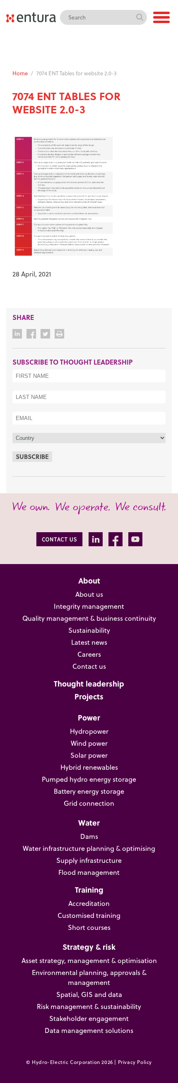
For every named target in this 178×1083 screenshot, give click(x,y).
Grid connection (89, 803)
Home (20, 73)
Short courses (89, 927)
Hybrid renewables (89, 767)
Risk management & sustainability (89, 1006)
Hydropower (89, 731)
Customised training (89, 915)
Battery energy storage (89, 791)
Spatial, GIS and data (89, 994)
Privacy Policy (135, 1062)
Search (139, 17)
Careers (89, 654)
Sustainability (89, 630)
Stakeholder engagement (89, 1018)
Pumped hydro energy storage (89, 779)
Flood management (89, 872)
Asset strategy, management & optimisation (89, 960)
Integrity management (89, 606)
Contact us (89, 666)
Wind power (89, 743)
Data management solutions (89, 1030)
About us (89, 594)
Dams (89, 836)
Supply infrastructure (89, 860)
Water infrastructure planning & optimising (89, 848)
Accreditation (89, 903)
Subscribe (32, 456)
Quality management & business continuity (89, 618)
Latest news (89, 642)
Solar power (89, 755)
